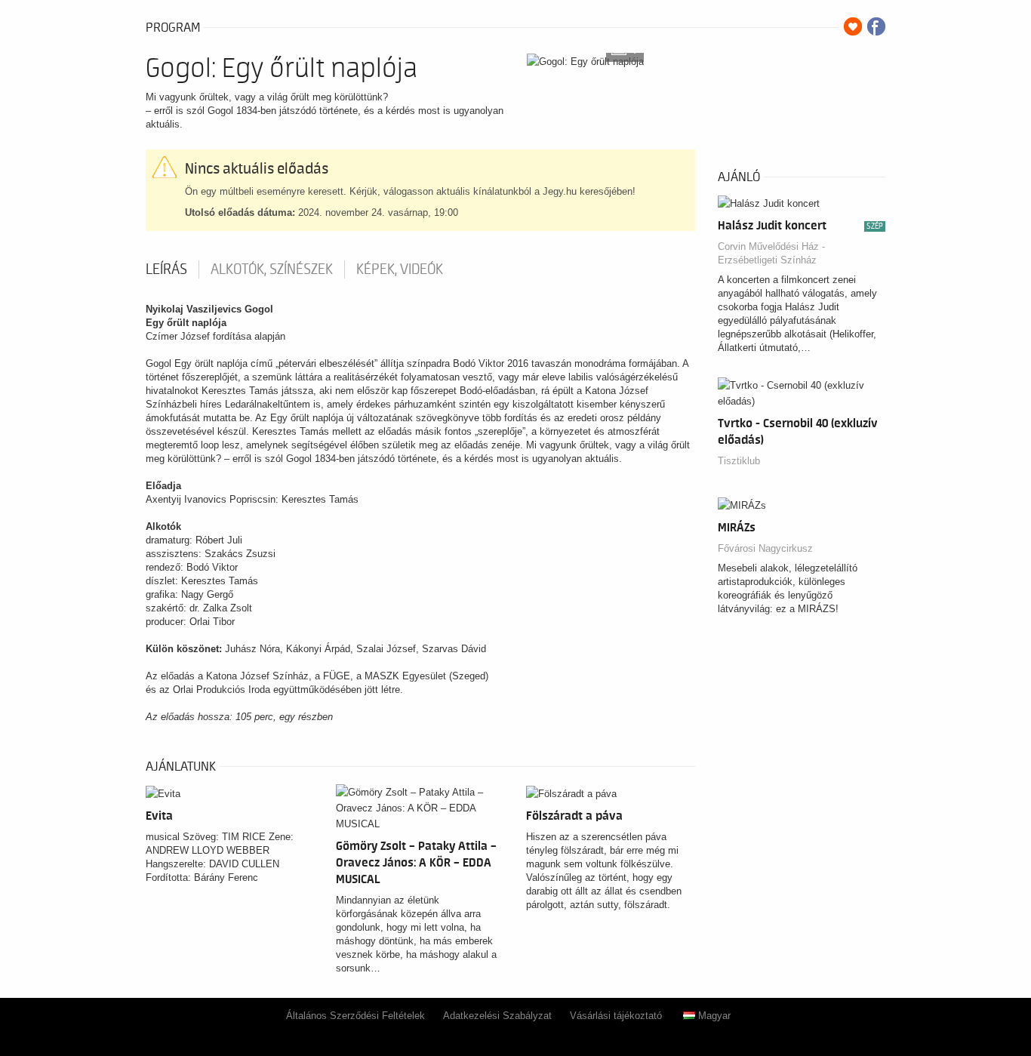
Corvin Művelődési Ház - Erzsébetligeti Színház (771, 253)
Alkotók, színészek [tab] (272, 269)
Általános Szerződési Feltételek (355, 1015)
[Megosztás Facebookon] (876, 26)
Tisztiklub (739, 460)
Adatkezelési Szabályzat (497, 1015)
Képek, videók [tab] (399, 269)
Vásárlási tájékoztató (616, 1015)
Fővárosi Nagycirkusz (765, 548)
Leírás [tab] (166, 269)
